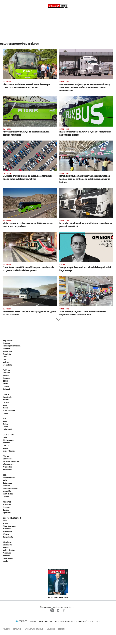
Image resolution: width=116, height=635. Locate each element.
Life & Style (9, 434)
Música (5, 448)
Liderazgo (6, 507)
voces (62, 265)
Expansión (8, 340)
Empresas (8, 82)
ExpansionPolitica (64, 610)
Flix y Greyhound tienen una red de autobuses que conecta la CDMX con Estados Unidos (26, 86)
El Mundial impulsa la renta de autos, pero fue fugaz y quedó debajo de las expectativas (27, 177)
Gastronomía (7, 544)
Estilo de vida (7, 429)
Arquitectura (7, 467)
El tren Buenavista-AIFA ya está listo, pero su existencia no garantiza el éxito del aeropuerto (28, 269)
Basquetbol (7, 528)
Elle (4, 418)
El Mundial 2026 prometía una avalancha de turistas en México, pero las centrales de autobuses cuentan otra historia (84, 179)
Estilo (5, 437)
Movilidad (6, 485)
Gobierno (6, 372)
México (5, 375)
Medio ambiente (9, 477)
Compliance (17, 629)
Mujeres (6, 362)
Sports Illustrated (12, 518)
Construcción (7, 458)
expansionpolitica (58, 610)
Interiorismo (7, 469)
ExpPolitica (52, 610)
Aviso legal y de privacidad (34, 629)
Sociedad (6, 389)
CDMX (5, 381)
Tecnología (7, 354)
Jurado (5, 561)
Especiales (6, 512)
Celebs (5, 426)
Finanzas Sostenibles (10, 488)
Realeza (6, 399)
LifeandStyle (7, 365)
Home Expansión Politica (12, 345)
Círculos (6, 402)
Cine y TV (6, 445)
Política (6, 370)
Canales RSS (51, 629)
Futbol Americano (9, 526)
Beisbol (5, 523)
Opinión (6, 386)
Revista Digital (8, 537)
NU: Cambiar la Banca (58, 597)
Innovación (7, 491)
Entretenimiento (8, 440)
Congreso (6, 378)
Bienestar (6, 555)
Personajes (7, 553)
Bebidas (6, 547)
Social (5, 480)
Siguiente (58, 319)
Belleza (5, 407)
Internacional (7, 351)
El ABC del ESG (8, 493)
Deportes (6, 442)
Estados (5, 383)
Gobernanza (7, 483)
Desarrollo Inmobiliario (11, 461)
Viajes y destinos (9, 550)
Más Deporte (7, 531)
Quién (6, 394)
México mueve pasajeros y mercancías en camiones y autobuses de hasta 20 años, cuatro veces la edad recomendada (84, 87)
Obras (5, 356)
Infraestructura (8, 464)
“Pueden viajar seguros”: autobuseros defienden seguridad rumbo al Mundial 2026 (82, 313)
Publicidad (6, 629)
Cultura (5, 413)
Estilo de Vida (8, 558)
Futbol (5, 520)
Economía (6, 348)
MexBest (7, 542)
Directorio (61, 629)
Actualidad (7, 504)
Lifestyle (6, 534)
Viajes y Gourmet (9, 410)
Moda (5, 405)
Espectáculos (7, 397)
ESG (4, 359)
